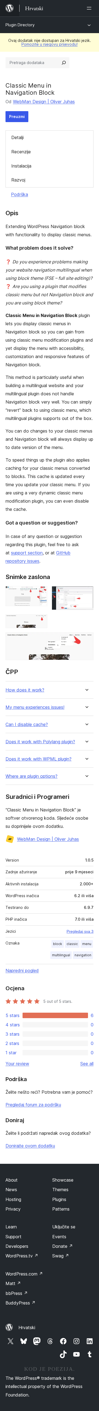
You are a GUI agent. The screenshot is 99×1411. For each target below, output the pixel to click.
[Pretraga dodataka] (63, 62)
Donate (62, 1246)
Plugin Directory (20, 24)
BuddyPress (20, 1303)
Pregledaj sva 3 (80, 931)
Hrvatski (26, 1327)
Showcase (62, 1180)
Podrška (19, 194)
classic (72, 944)
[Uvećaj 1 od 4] (40, 593)
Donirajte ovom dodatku (30, 1145)
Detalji (17, 137)
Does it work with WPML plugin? (39, 759)
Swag (60, 1256)
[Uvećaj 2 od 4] (86, 593)
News (11, 1189)
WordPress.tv (22, 1256)
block (57, 944)
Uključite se (63, 1226)
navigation (83, 955)
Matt (13, 1283)
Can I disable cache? (27, 724)
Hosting (13, 1199)
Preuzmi (17, 116)
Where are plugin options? (31, 776)
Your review (17, 1063)
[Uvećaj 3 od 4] (40, 621)
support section (27, 552)
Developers (17, 1246)
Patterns (61, 1209)
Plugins (59, 1199)
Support (13, 1236)
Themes (60, 1189)
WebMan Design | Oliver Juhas (44, 101)
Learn (11, 1226)
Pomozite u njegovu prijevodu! (49, 44)
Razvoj (18, 180)
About (12, 1180)
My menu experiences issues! (35, 707)
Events (59, 1236)
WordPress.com (24, 1274)
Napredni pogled (22, 970)
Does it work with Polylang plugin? (40, 741)
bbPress (17, 1293)
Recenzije (21, 151)
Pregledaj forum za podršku (33, 1104)
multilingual (61, 955)
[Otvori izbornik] (90, 8)
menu (86, 944)
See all (87, 1063)
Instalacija (21, 166)
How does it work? (25, 690)
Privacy (13, 1209)
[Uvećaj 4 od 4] (86, 640)
